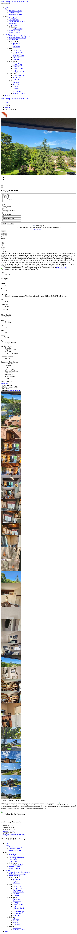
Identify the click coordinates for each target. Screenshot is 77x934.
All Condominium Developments (19, 36)
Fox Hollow (17, 92)
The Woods (16, 57)
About (7, 9)
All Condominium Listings (17, 38)
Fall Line (16, 84)
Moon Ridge (17, 77)
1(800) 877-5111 (61, 268)
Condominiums (14, 20)
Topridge (16, 66)
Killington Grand (18, 72)
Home (7, 7)
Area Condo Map (14, 39)
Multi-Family (13, 23)
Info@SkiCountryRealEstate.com (14, 835)
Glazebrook (16, 59)
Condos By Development (17, 21)
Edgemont (16, 83)
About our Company (15, 11)
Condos (7, 34)
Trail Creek (16, 88)
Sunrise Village (17, 65)
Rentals (7, 95)
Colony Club (17, 50)
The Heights (17, 54)
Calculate (10, 223)
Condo (17, 390)
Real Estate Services (15, 14)
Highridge (16, 86)
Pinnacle (15, 45)
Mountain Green (18, 43)
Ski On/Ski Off (17, 29)
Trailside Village (18, 68)
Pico (14, 70)
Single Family (13, 18)
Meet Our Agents (14, 12)
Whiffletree (16, 47)
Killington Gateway (19, 93)
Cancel (4, 223)
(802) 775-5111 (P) (9, 831)
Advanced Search (14, 30)
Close (3, 231)
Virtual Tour (5, 383)
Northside (16, 79)
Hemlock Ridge (18, 52)
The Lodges (16, 63)
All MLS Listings (14, 32)
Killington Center (18, 56)
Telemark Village (18, 75)
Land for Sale (13, 25)
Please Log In (38, 229)
